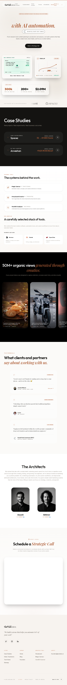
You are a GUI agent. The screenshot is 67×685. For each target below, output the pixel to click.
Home (21, 654)
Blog (52, 4)
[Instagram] (12, 641)
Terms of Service (40, 679)
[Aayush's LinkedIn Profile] (23, 517)
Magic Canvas (39, 656)
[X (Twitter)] (6, 641)
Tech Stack (33, 4)
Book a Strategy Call (33, 46)
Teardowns (26, 4)
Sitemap (6, 662)
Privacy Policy (29, 679)
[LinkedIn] (18, 641)
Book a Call (56, 4)
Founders (46, 4)
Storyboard (38, 654)
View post (50, 388)
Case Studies (17, 4)
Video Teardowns (9, 656)
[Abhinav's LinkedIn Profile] (49, 517)
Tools (40, 4)
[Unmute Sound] (25, 321)
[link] (33, 187)
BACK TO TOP (55, 679)
